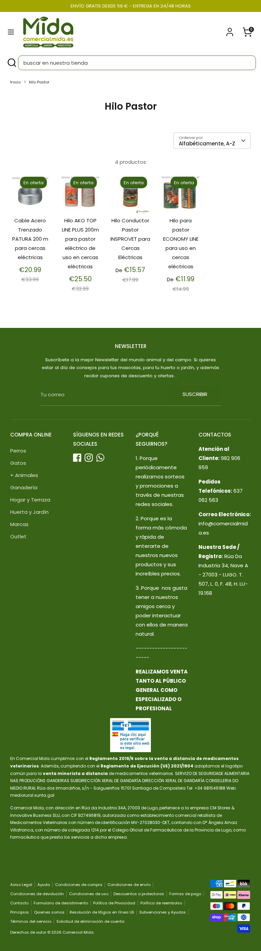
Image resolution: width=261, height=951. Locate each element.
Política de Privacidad (114, 903)
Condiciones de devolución (37, 894)
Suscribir (194, 394)
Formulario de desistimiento (61, 903)
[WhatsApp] (100, 458)
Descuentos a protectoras (139, 894)
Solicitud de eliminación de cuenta (90, 921)
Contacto (19, 903)
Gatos (18, 462)
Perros (18, 450)
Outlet (18, 536)
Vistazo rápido (30, 199)
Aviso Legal (21, 884)
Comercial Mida (78, 932)
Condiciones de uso (88, 894)
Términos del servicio (30, 921)
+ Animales (24, 475)
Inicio (15, 82)
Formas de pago (185, 894)
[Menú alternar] (11, 32)
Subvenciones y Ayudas (162, 912)
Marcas (19, 524)
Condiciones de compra (78, 884)
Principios (19, 912)
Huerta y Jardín (29, 512)
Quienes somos (49, 912)
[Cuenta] (230, 29)
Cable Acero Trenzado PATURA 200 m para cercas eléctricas (30, 239)
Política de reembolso (161, 903)
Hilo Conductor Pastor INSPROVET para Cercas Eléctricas (130, 239)
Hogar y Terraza (30, 499)
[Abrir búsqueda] (11, 63)
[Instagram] (89, 458)
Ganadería (23, 487)
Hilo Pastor (39, 82)
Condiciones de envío (129, 884)
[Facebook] (77, 458)
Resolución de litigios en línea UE (102, 912)
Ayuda (43, 884)
